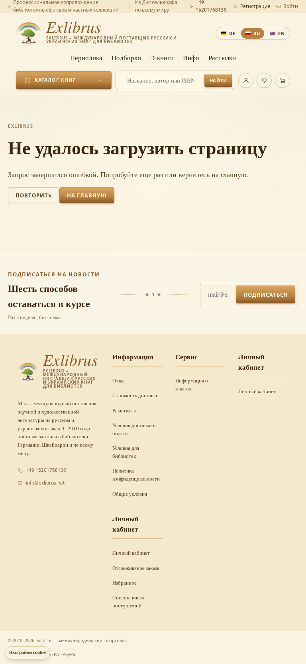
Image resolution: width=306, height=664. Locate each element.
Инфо (191, 57)
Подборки (126, 57)
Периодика (86, 57)
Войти (290, 6)
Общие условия (129, 493)
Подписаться (265, 294)
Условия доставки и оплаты (134, 429)
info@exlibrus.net (45, 482)
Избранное (124, 582)
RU (256, 33)
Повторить (34, 195)
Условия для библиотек (125, 451)
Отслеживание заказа (135, 567)
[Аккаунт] (245, 80)
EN (281, 33)
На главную (86, 195)
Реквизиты (124, 410)
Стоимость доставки (135, 395)
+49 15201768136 (46, 470)
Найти (218, 80)
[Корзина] (282, 80)
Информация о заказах (191, 384)
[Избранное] (264, 80)
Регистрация (255, 6)
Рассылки (222, 57)
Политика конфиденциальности (136, 474)
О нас (118, 380)
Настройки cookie (27, 652)
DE (232, 33)
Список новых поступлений (128, 601)
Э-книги (162, 57)
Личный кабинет (257, 391)
